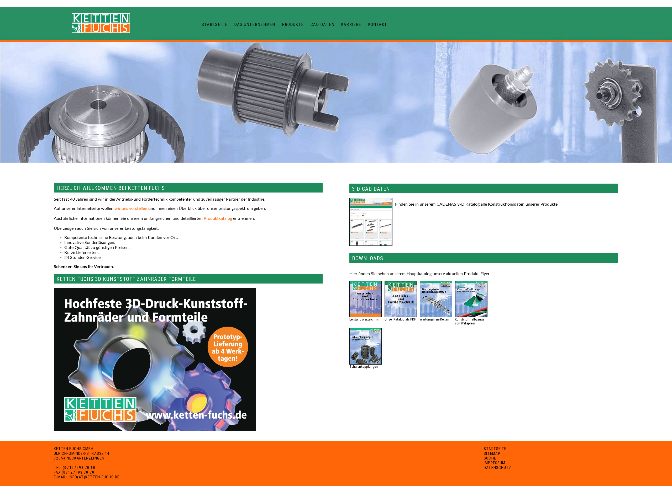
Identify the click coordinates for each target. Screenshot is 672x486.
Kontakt (377, 24)
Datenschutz (497, 467)
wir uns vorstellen (130, 208)
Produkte (293, 24)
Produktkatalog (218, 218)
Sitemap (492, 453)
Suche (490, 458)
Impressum (494, 463)
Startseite (214, 24)
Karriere (351, 24)
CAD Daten (322, 24)
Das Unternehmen (254, 24)
